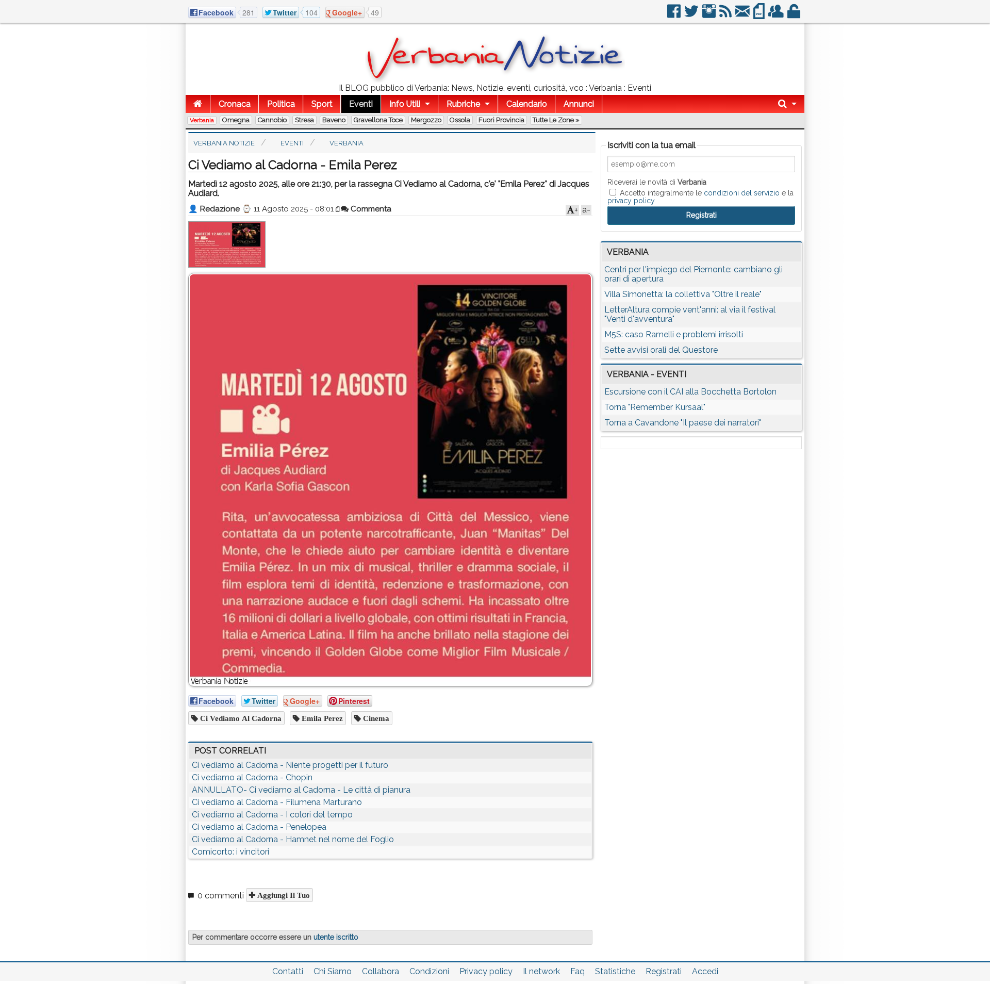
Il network (541, 971)
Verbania (202, 120)
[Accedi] (794, 15)
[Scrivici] (743, 15)
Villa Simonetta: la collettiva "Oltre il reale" (683, 294)
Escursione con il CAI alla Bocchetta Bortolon (690, 392)
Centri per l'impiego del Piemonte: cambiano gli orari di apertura (693, 274)
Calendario (526, 104)
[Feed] (726, 15)
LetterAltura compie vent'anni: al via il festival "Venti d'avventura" (690, 314)
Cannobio (272, 120)
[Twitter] (692, 15)
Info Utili (404, 104)
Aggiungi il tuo (282, 895)
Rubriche (463, 104)
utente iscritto (336, 937)
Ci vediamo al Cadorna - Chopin (252, 777)
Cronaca (235, 104)
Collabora (380, 971)
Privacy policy (486, 971)
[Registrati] (776, 15)
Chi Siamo (333, 971)
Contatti (287, 971)
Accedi (705, 971)
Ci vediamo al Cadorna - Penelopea (259, 827)
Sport (322, 104)
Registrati (664, 971)
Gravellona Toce (378, 120)
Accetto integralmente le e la (700, 196)
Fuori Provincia (501, 120)
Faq (577, 971)
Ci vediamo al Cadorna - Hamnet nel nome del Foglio (293, 839)
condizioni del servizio (742, 193)
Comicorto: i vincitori (230, 852)
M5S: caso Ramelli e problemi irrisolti (673, 334)
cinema (375, 718)
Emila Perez (321, 718)
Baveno (333, 120)
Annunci (579, 104)
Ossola (460, 120)
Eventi (361, 104)
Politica (281, 104)
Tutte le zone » (556, 120)
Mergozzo (426, 120)
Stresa (304, 120)
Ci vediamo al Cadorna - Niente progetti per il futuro (290, 765)
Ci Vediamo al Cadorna (240, 718)
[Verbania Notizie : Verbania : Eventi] (495, 80)
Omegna (236, 120)
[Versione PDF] (759, 15)
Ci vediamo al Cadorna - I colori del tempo (272, 814)
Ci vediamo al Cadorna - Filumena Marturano (277, 802)
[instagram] (709, 15)
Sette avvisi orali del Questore (661, 350)
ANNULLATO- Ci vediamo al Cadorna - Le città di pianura (301, 790)
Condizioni (429, 971)
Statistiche (615, 971)
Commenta (370, 209)
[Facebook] (674, 15)
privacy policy (631, 200)
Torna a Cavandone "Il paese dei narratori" (682, 423)
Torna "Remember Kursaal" (654, 407)
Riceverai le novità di (656, 182)
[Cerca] (787, 104)
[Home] (198, 104)
